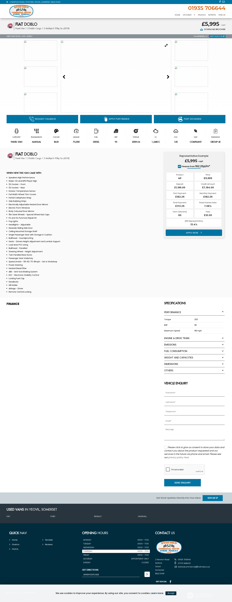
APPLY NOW (192, 232)
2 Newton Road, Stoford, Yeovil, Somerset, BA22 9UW (34, 2)
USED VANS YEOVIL (14, 36)
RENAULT (98, 516)
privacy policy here (178, 457)
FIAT (23, 36)
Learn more (157, 593)
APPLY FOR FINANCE (119, 118)
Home (177, 15)
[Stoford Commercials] (21, 11)
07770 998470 (184, 563)
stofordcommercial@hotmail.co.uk (193, 567)
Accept (171, 593)
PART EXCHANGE (192, 118)
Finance (202, 15)
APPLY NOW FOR (217, 36)
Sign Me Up (213, 498)
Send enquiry (183, 483)
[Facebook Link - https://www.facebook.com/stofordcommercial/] (219, 1)
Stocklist (187, 15)
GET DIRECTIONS (90, 570)
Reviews (212, 15)
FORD (52, 516)
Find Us (222, 15)
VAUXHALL (142, 516)
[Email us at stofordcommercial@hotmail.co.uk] (223, 1)
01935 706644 (206, 8)
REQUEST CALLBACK (45, 118)
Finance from (194, 166)
